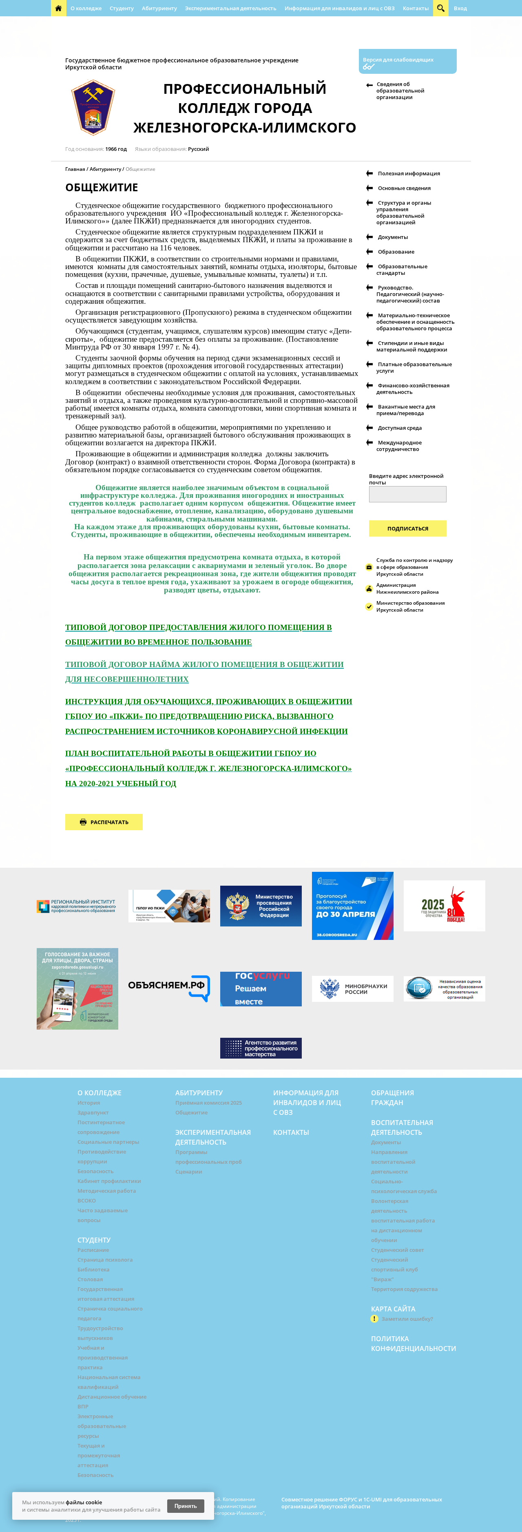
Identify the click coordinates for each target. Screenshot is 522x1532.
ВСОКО (86, 1200)
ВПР (82, 1406)
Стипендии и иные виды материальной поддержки (411, 346)
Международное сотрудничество (399, 446)
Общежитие (191, 1112)
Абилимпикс (425, 24)
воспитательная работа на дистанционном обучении (403, 1230)
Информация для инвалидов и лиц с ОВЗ (340, 8)
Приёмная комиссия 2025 (208, 1102)
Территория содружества (404, 1289)
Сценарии (188, 1171)
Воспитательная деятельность (159, 24)
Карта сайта (393, 1308)
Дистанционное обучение (111, 1396)
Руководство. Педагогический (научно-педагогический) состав (410, 294)
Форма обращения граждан (363, 24)
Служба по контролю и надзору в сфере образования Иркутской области (414, 567)
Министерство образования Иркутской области (410, 606)
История (88, 1102)
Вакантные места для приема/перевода (405, 410)
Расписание (93, 1249)
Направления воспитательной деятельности (393, 1161)
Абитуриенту (159, 8)
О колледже (86, 8)
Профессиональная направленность (142, 40)
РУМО (310, 24)
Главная (75, 169)
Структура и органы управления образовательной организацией (403, 212)
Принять (186, 1506)
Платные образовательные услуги (414, 367)
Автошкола (70, 40)
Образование (396, 251)
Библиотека (93, 1269)
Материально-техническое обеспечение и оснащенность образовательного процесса (415, 322)
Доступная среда (400, 427)
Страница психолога (105, 1259)
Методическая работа (106, 1190)
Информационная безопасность (251, 24)
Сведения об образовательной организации (400, 90)
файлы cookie (84, 1502)
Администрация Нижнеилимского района (407, 588)
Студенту (122, 8)
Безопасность (95, 1171)
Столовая (90, 1279)
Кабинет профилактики (109, 1181)
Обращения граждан (83, 24)
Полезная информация (230, 40)
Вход (460, 8)
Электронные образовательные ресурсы (101, 1426)
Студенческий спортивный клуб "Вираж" (394, 1269)
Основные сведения (404, 188)
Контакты (416, 8)
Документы (393, 237)
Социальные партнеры (108, 1141)
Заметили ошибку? (407, 1318)
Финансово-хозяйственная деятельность (412, 389)
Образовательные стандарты (401, 269)
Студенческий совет (397, 1249)
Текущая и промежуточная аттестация (98, 1455)
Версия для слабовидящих (398, 59)
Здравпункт (93, 1112)
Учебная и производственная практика (102, 1357)
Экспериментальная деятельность (230, 8)
